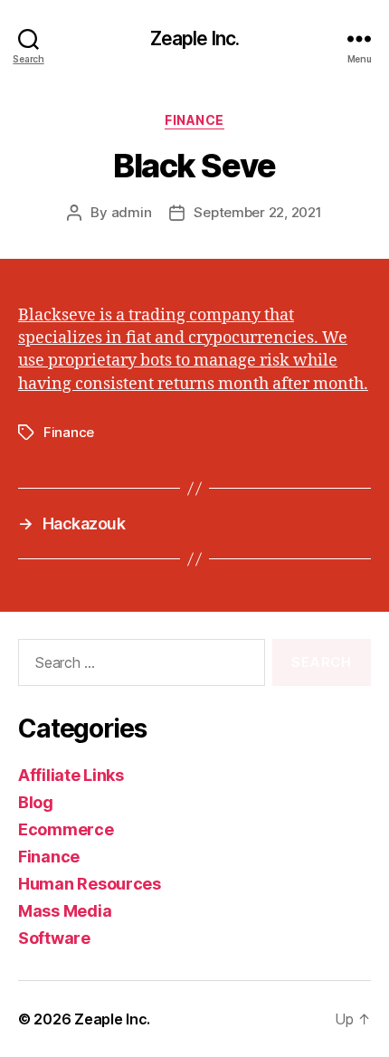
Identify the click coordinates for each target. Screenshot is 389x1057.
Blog (35, 802)
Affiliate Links (71, 775)
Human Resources (89, 883)
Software (54, 937)
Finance (194, 120)
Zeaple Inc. (194, 38)
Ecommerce (66, 829)
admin (131, 212)
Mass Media (64, 910)
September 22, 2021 (257, 212)
